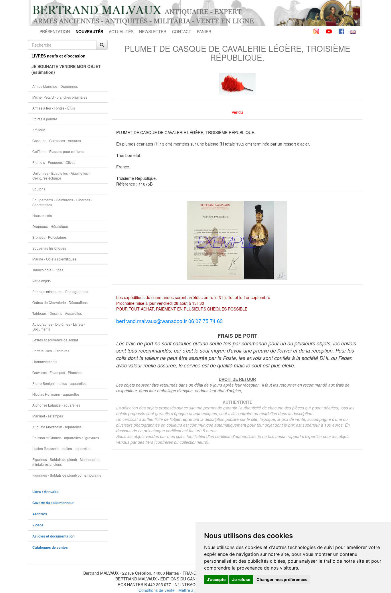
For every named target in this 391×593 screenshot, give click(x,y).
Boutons (38, 188)
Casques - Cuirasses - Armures (56, 140)
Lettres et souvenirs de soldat (55, 339)
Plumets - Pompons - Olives (53, 162)
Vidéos (38, 525)
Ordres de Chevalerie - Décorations (60, 302)
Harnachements (44, 361)
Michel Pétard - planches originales (59, 97)
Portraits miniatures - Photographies (60, 291)
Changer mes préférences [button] (281, 579)
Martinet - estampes (47, 415)
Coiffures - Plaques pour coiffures (58, 151)
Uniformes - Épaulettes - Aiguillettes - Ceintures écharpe (61, 175)
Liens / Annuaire (45, 491)
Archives (39, 514)
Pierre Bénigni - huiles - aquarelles (59, 383)
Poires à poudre (44, 118)
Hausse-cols (42, 215)
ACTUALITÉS (121, 31)
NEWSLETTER (152, 31)
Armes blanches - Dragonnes (55, 86)
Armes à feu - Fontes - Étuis (53, 108)
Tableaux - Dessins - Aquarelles (57, 313)
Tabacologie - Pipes (47, 269)
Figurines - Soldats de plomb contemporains (66, 475)
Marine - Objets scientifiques (54, 258)
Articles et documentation (53, 536)
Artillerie (38, 129)
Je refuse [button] (241, 579)
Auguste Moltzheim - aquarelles (57, 426)
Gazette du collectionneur (53, 502)
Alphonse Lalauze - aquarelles (56, 405)
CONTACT (181, 31)
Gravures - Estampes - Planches (57, 372)
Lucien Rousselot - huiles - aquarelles (61, 448)
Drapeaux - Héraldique (50, 226)
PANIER (204, 31)
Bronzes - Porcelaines (49, 237)
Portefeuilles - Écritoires (50, 350)
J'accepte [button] (216, 579)
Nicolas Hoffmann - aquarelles (56, 394)
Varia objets (41, 280)
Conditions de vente (157, 590)
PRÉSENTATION (55, 31)
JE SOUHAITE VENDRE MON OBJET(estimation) (66, 69)
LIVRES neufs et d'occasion (58, 56)
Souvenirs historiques (49, 248)
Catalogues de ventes (50, 547)
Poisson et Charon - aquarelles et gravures (65, 437)
